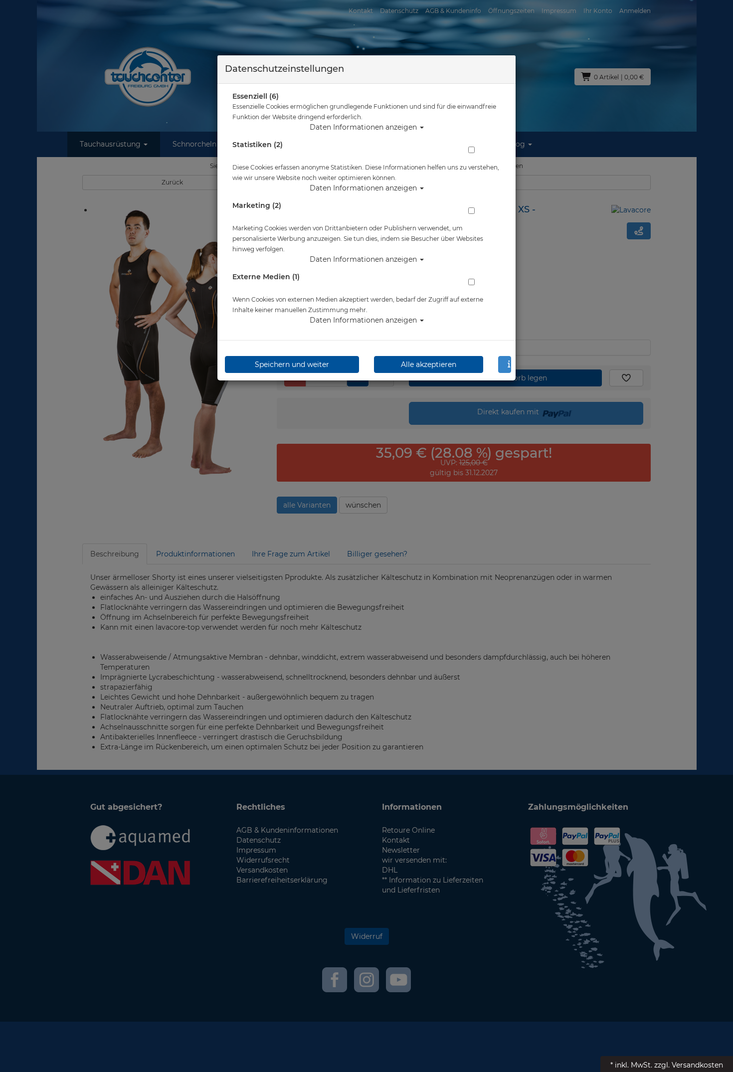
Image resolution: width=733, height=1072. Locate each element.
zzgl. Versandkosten (688, 1065)
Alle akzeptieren (428, 364)
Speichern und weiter (292, 364)
